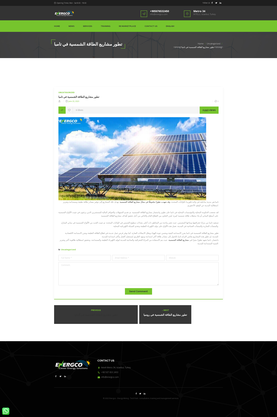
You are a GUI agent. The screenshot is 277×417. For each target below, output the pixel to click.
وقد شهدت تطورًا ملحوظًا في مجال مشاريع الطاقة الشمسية (145, 202)
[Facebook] (212, 3)
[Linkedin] (220, 3)
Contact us (151, 26)
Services (87, 26)
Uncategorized (213, 43)
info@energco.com (158, 14)
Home (57, 26)
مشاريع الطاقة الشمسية (179, 240)
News (71, 26)
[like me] (69, 110)
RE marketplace (127, 26)
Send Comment (138, 291)
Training (105, 26)
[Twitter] (216, 3)
